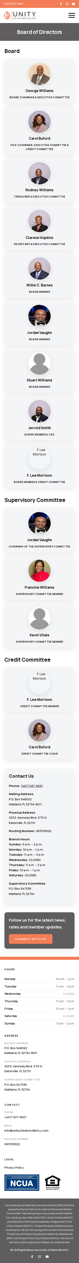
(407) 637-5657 (13, 3)
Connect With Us (30, 939)
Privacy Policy (14, 1167)
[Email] (73, 3)
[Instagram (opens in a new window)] (67, 3)
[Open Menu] (71, 15)
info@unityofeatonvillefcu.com (26, 1130)
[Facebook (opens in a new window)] (60, 3)
